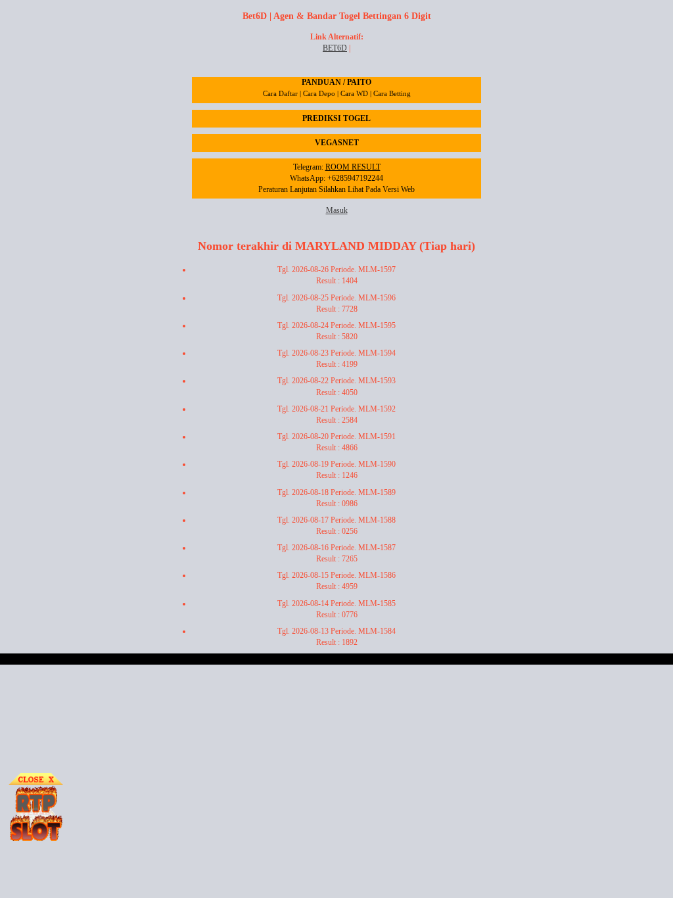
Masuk (337, 210)
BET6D (335, 48)
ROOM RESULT (353, 167)
